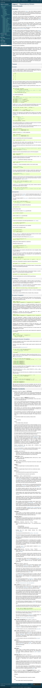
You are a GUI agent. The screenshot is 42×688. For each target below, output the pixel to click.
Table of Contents (5, 4)
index (40, 0)
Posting (4, 10)
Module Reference (14, 0)
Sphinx (29, 687)
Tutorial (3, 8)
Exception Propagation (5, 12)
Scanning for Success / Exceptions (6, 14)
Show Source (3, 42)
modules (37, 0)
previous (32, 0)
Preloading (5, 11)
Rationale (3, 7)
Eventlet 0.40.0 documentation (5, 0)
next (35, 0)
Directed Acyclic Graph (22, 28)
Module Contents (4, 15)
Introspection (5, 9)
